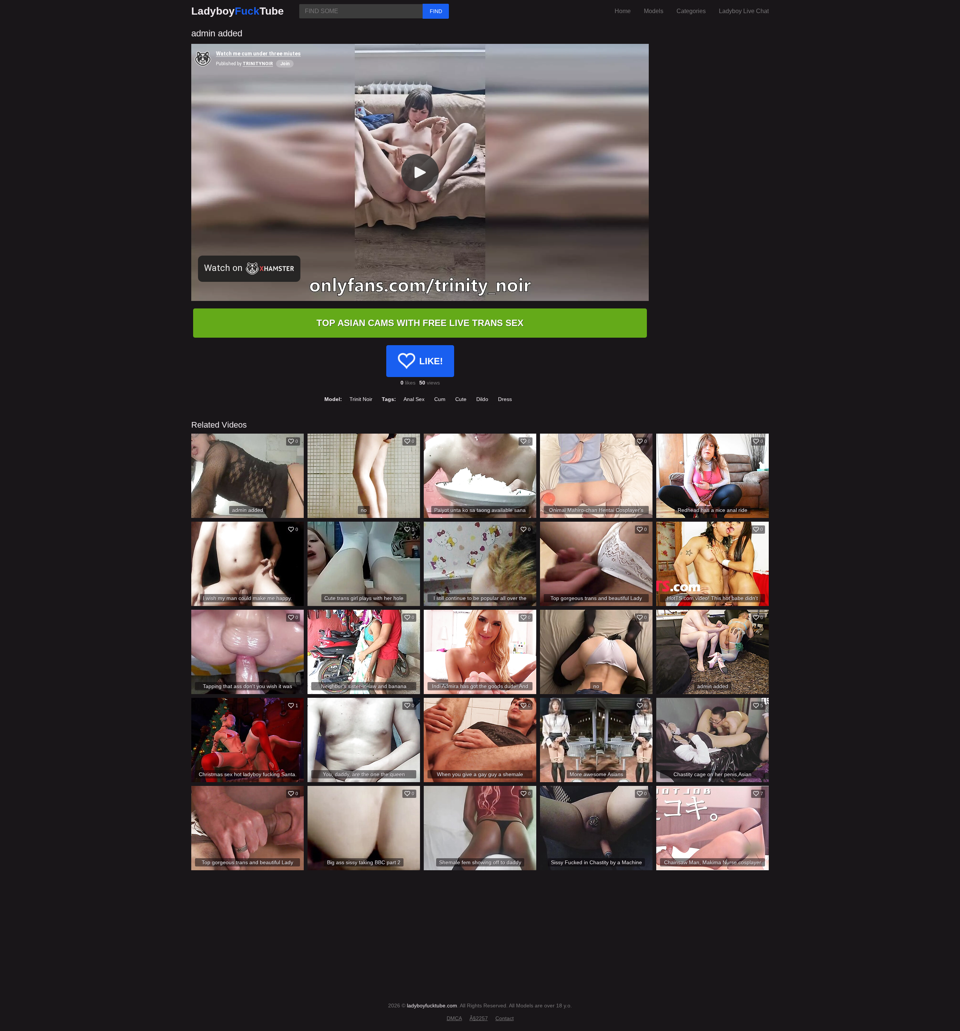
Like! (431, 361)
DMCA (454, 1018)
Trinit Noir (361, 399)
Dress (505, 399)
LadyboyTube (237, 11)
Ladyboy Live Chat (744, 11)
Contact (504, 1018)
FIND (436, 11)
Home (623, 11)
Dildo (482, 399)
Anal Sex (414, 399)
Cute (460, 399)
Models (653, 11)
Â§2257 (479, 1018)
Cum (440, 399)
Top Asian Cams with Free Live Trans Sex (420, 323)
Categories (691, 11)
